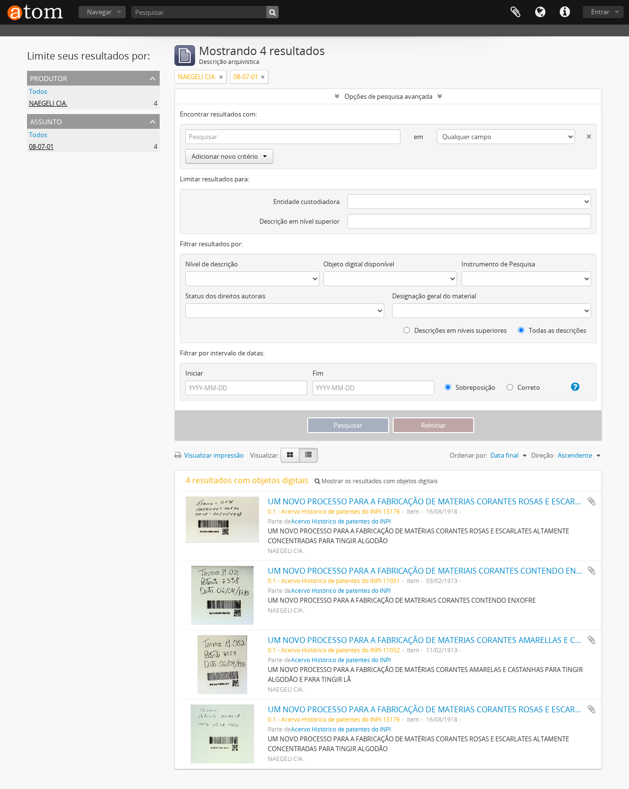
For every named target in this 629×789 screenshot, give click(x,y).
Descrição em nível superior (299, 221)
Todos (38, 91)
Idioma (540, 12)
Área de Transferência (515, 12)
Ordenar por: (468, 455)
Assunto (46, 120)
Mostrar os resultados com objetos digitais (379, 481)
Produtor (48, 77)
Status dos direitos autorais (225, 296)
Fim (318, 373)
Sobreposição (474, 387)
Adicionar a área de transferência (592, 501)
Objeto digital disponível (358, 264)
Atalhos (564, 12)
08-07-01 (41, 146)
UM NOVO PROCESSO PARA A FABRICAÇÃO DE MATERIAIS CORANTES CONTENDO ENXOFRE (434, 570)
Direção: (543, 455)
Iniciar (194, 373)
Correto (528, 387)
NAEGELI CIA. (48, 103)
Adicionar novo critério (225, 156)
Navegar (99, 11)
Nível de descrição (211, 264)
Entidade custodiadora (306, 201)
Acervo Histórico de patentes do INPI (341, 521)
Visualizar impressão (213, 455)
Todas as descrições (556, 330)
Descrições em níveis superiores (460, 330)
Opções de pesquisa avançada (388, 96)
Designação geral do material (434, 296)
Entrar (600, 11)
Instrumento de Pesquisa (498, 264)
